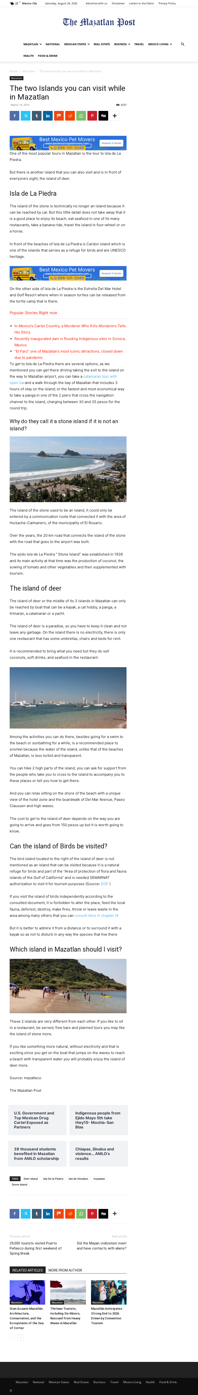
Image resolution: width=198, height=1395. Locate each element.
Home (14, 71)
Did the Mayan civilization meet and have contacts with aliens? (102, 1245)
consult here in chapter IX (97, 915)
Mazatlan (30, 44)
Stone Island (19, 1184)
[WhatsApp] (81, 116)
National (53, 44)
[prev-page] (13, 1338)
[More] (115, 116)
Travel (139, 44)
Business (120, 44)
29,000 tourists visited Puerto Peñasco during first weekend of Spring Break (36, 1248)
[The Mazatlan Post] (99, 23)
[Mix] (59, 116)
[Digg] (103, 116)
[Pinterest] (92, 116)
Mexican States (75, 44)
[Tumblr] (37, 116)
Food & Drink (47, 56)
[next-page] (20, 1338)
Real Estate (102, 44)
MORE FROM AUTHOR (65, 1270)
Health (28, 56)
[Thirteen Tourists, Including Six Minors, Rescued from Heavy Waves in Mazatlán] (68, 1292)
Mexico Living (158, 44)
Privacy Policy (167, 3)
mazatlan (99, 1178)
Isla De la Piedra (53, 1178)
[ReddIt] (70, 116)
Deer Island (31, 1178)
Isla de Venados (78, 1178)
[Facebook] (14, 116)
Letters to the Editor (141, 3)
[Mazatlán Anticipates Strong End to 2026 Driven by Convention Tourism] (109, 1292)
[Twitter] (25, 116)
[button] (182, 44)
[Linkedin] (48, 116)
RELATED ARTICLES (28, 1270)
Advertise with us (96, 3)
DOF (104, 884)
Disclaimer (118, 3)
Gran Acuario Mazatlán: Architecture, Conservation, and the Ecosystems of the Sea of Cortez (26, 1318)
